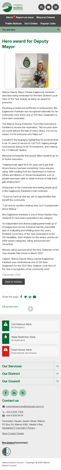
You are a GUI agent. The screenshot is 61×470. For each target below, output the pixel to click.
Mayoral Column (45, 17)
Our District (11, 373)
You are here (8, 29)
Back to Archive (13, 281)
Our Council (11, 381)
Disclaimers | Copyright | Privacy (18, 427)
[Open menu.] (55, 7)
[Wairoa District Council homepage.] (12, 7)
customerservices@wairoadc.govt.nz (25, 406)
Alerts (10, 17)
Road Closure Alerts (24, 351)
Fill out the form (10, 306)
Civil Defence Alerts (21, 326)
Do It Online (31, 23)
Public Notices (13, 23)
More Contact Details (13, 433)
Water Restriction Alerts (23, 338)
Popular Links (48, 23)
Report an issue (25, 17)
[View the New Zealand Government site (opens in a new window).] (15, 443)
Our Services (12, 366)
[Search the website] (41, 7)
